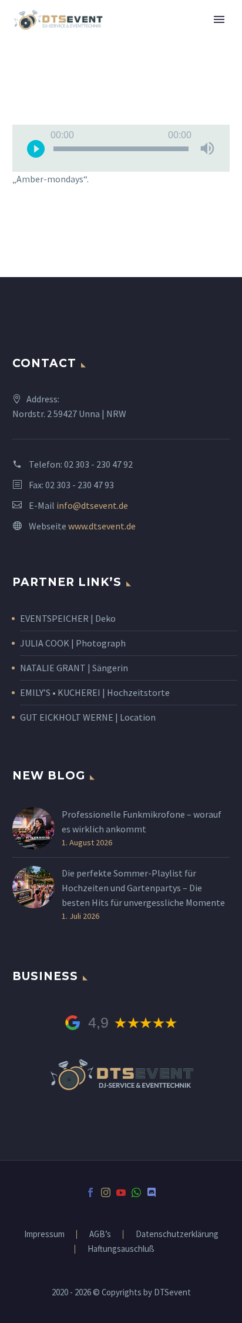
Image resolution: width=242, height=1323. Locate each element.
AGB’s (100, 1234)
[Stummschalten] (207, 148)
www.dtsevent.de (102, 526)
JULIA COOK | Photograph (73, 643)
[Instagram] (105, 1192)
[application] (121, 148)
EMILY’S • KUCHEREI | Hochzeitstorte (95, 692)
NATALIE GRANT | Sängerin (74, 668)
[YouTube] (121, 1192)
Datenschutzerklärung (177, 1234)
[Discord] (151, 1192)
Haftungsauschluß (121, 1249)
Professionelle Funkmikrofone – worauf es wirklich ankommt (141, 821)
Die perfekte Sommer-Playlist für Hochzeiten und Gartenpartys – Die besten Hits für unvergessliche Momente (143, 887)
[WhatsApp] (136, 1192)
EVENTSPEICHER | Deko (68, 618)
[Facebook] (90, 1192)
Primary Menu (219, 19)
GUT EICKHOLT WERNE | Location (88, 717)
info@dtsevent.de (92, 505)
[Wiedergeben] (35, 148)
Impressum (44, 1234)
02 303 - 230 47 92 (98, 464)
